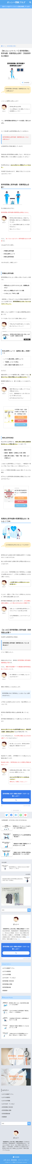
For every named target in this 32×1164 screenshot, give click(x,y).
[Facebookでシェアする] (11, 815)
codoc (29, 805)
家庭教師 (5, 990)
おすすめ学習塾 (7, 974)
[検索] (29, 910)
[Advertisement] (16, 27)
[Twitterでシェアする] (7, 815)
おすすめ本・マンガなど (9, 977)
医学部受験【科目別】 (8, 981)
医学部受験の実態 (13, 820)
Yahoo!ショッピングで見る (20, 424)
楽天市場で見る (21, 420)
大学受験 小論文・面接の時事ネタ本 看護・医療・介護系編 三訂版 (21, 412)
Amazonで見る (21, 417)
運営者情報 (14, 1160)
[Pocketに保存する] (25, 815)
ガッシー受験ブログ (16, 2)
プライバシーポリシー (23, 1160)
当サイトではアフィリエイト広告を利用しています (16, 6)
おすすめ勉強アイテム (8, 968)
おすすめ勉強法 (7, 971)
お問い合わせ (6, 1160)
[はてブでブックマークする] (16, 815)
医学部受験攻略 (23, 820)
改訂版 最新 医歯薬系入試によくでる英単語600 (21, 492)
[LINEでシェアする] (21, 815)
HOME (16, 1157)
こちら (27, 937)
